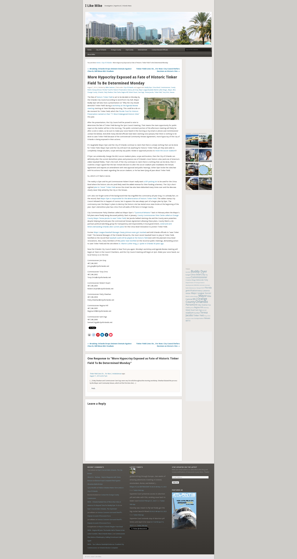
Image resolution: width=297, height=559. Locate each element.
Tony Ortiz (165, 92)
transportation (199, 318)
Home (89, 50)
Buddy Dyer (148, 87)
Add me (175, 482)
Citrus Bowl (156, 87)
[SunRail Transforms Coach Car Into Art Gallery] (192, 141)
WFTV (188, 321)
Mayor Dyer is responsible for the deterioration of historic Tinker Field (128, 198)
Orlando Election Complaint (109, 548)
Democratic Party (202, 280)
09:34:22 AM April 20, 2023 (158, 511)
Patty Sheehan (108, 92)
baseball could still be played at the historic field (129, 238)
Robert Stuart (133, 92)
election (196, 285)
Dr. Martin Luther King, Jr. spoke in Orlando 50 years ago (141, 244)
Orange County (116, 50)
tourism (188, 318)
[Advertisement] (199, 94)
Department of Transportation (195, 282)
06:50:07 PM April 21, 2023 (147, 501)
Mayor (170, 90)
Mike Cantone (110, 87)
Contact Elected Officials (160, 50)
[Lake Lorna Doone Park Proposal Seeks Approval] (205, 170)
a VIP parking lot (150, 182)
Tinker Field (158, 92)
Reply (93, 388)
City (203, 274)
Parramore (191, 304)
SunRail (197, 313)
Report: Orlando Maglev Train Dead (111, 527)
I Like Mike (93, 6)
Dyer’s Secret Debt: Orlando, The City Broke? (102, 509)
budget (188, 275)
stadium (190, 312)
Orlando (100, 92)
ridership (206, 307)
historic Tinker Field (104, 97)
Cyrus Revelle (91, 488)
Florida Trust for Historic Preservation (114, 90)
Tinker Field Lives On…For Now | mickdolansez (105, 374)
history (130, 90)
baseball (188, 272)
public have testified (128, 241)
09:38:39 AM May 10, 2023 (158, 487)
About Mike (91, 54)
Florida (208, 287)
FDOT (202, 288)
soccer (204, 310)
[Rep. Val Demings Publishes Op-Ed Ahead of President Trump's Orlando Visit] (205, 155)
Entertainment (142, 50)
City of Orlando (101, 50)
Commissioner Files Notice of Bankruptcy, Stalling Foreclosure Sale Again (106, 537)
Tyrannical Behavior (143, 213)
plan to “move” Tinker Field (104, 187)
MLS (174, 90)
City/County (129, 50)
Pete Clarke (117, 92)
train (192, 318)
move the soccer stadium (165, 151)
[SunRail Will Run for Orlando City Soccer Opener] (192, 170)
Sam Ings (141, 92)
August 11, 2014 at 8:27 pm (98, 376)
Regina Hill (124, 92)
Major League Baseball (146, 90)
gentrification (191, 290)
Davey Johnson (97, 90)
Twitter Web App (138, 490)
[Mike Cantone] (132, 473)
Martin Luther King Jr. (160, 90)
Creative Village (191, 280)
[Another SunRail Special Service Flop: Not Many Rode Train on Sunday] (205, 141)
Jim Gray (135, 90)
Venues (172, 92)
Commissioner (165, 87)
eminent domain (205, 285)
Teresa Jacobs (149, 92)
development (190, 285)
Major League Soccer (201, 293)
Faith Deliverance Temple (193, 288)
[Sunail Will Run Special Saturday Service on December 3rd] (192, 184)
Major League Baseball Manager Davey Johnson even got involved (120, 232)
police (192, 307)
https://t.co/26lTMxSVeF (139, 487)
